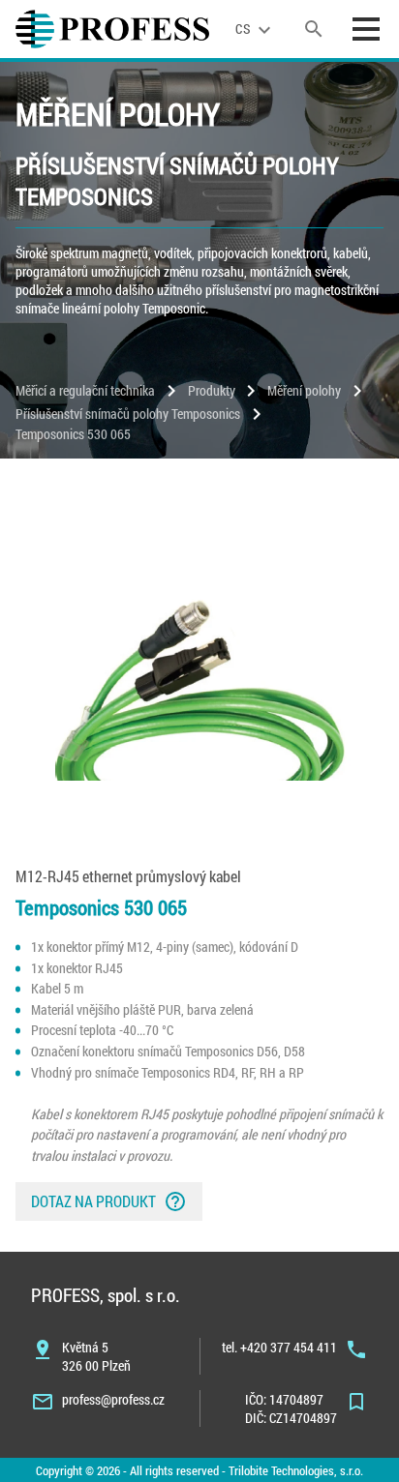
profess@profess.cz (113, 1399)
